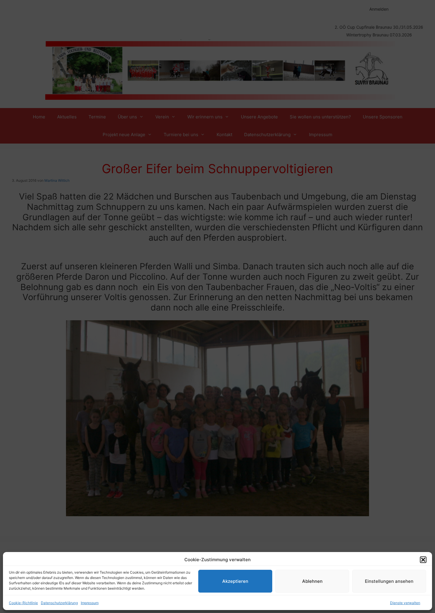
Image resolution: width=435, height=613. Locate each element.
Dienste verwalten (405, 603)
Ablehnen (312, 581)
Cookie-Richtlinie (23, 603)
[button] (423, 560)
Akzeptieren (235, 581)
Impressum (90, 603)
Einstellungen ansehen (389, 581)
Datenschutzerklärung (59, 603)
